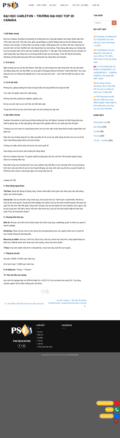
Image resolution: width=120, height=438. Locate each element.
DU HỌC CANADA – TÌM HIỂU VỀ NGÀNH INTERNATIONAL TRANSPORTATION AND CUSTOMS (67, 301)
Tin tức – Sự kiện (101, 140)
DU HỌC (52, 5)
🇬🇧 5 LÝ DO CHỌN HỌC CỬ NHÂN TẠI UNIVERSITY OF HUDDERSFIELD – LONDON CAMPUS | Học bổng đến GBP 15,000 (105, 73)
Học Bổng (98, 127)
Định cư (64, 5)
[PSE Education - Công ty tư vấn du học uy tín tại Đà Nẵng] (13, 5)
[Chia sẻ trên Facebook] (43, 291)
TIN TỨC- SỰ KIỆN (80, 5)
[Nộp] (114, 23)
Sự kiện (97, 131)
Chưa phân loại (100, 122)
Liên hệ (40, 344)
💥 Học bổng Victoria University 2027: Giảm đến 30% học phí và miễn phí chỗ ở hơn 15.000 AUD (104, 87)
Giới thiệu (42, 5)
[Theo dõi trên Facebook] (20, 346)
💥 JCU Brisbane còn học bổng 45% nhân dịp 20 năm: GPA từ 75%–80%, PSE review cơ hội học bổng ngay (105, 56)
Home (31, 5)
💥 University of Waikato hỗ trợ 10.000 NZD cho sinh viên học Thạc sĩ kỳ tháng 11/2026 (105, 41)
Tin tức (96, 136)
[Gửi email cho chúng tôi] (24, 346)
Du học (40, 332)
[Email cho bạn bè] (47, 291)
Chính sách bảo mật (45, 347)
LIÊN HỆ (95, 5)
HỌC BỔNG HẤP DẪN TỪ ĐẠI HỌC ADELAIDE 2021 (25, 304)
